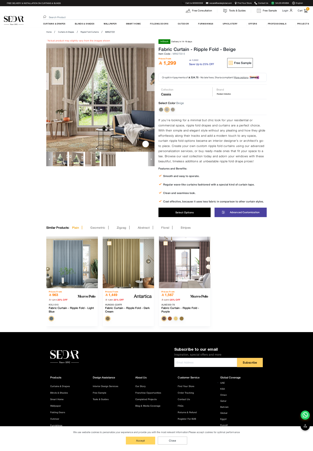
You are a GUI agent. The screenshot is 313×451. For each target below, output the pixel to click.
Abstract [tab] (144, 227)
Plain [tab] (75, 227)
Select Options (184, 212)
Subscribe (250, 362)
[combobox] (176, 17)
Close (172, 440)
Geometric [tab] (97, 227)
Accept (140, 440)
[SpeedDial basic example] (305, 415)
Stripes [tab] (186, 227)
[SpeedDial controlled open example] (145, 144)
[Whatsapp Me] (305, 417)
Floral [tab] (165, 227)
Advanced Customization (245, 212)
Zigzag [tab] (121, 227)
